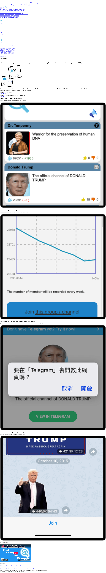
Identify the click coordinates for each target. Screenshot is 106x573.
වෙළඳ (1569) (26, 2)
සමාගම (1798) (21, 2)
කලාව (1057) (21, 3)
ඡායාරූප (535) (8, 4)
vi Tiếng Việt (20, 14)
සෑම (1, 2)
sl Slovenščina (25, 14)
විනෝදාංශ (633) (3, 5)
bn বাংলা (5, 15)
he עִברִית (14, 16)
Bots (1, 7)
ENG (1, 45)
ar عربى (5, 9)
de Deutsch (2, 10)
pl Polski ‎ (8, 15)
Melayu (14, 50)
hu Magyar (21, 13)
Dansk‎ (7, 49)
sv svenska (13, 13)
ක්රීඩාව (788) (26, 4)
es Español (19, 9)
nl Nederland (22, 10)
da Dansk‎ (2, 13)
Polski (10, 52)
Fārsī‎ (9, 48)
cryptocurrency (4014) (11, 3)
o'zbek (6, 53)
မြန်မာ (12, 54)
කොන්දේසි (12, 568)
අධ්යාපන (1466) (3, 3)
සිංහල (13, 52)
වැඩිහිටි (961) (31, 2)
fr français (11, 10)
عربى (8, 45)
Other (17, 17)
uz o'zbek (2, 16)
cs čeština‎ (16, 14)
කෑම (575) (19, 5)
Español (10, 45)
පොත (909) (17, 3)
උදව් (7, 7)
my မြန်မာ (9, 17)
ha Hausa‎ (10, 16)
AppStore (2, 93)
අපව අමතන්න (18, 568)
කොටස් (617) (15, 2)
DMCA (1, 568)
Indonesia (2, 49)
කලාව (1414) (26, 3)
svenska (1, 50)
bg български (6, 16)
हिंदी (4, 49)
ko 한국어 (23, 9)
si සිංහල (12, 15)
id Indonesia (18, 11)
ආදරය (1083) (23, 5)
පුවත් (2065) (11, 2)
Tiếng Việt (10, 51)
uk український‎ (11, 14)
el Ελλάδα (9, 13)
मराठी (6, 54)
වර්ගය (1, 1)
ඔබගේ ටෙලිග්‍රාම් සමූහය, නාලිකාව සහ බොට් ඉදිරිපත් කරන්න (12, 565)
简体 (5, 45)
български (10, 53)
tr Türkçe (14, 10)
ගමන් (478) (22, 4)
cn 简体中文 (14, 9)
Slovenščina (2, 52)
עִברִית (1, 54)
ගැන (22, 568)
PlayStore (5, 93)
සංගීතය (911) (2, 4)
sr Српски (5, 17)
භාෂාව (1, 8)
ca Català (5, 13)
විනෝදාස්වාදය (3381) (15, 4)
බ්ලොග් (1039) (32, 4)
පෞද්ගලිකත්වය (7, 568)
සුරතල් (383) (9, 5)
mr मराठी (1, 17)
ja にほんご (7, 10)
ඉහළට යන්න (3, 563)
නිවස (1, 0)
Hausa (13, 53)
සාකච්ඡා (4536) (29, 5)
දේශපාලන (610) (5, 2)
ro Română (17, 13)
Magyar (8, 50)
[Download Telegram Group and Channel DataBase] (5, 7)
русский (13, 48)
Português (6, 48)
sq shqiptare (13, 17)
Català (9, 49)
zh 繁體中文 (9, 9)
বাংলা (8, 52)
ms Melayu (7, 14)
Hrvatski (10, 50)
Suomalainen (2, 53)
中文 (3, 45)
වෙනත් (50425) (38, 3)
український (2, 51)
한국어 (13, 45)
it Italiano (18, 10)
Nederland (2, 48)
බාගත (3, 7)
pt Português (2, 11)
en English (2, 9)
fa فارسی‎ (7, 11)
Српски (9, 54)
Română (4, 50)
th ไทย (10, 11)
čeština (6, 51)
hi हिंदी (21, 11)
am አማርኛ (2, 15)
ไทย (10, 48)
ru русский (13, 11)
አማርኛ (6, 52)
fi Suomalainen (16, 15)
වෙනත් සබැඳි (28, 568)
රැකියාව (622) (32, 3)
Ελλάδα (11, 49)
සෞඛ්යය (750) (14, 5)
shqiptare (2, 56)
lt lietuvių (17, 16)
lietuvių (4, 54)
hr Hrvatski (2, 14)
